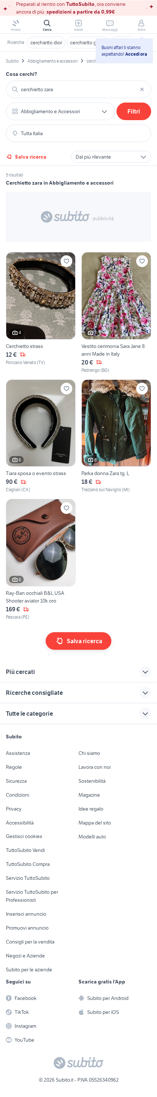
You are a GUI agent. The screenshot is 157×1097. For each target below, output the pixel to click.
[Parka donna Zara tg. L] (116, 436)
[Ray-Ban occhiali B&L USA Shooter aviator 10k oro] (41, 559)
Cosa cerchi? (21, 74)
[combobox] (78, 89)
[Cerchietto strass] (41, 313)
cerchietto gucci (88, 42)
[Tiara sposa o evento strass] (41, 436)
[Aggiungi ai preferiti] (66, 261)
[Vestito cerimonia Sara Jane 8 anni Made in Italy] (116, 313)
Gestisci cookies (24, 836)
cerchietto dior (46, 42)
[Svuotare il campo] (142, 89)
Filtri (133, 111)
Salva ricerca (30, 156)
